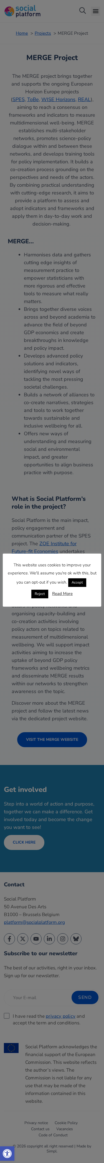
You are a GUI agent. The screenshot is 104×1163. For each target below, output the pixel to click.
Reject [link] (40, 593)
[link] (7, 1153)
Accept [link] (77, 582)
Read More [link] (62, 593)
